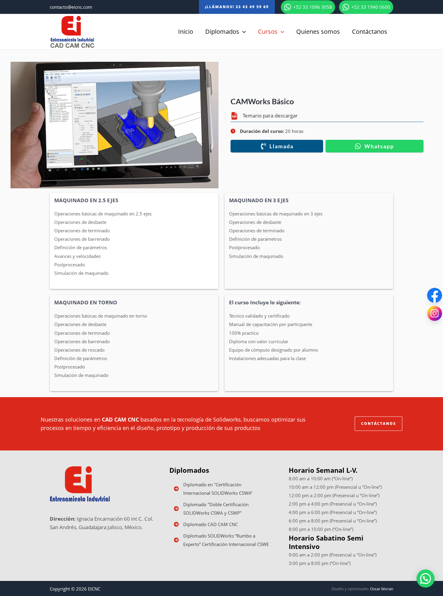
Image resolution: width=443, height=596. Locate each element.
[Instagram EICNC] (434, 313)
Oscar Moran (381, 588)
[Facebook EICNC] (434, 295)
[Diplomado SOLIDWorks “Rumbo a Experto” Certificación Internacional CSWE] (221, 540)
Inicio (185, 31)
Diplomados (222, 31)
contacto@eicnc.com (71, 7)
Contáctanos (369, 31)
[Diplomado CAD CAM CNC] (206, 524)
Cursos (268, 31)
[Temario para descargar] (264, 115)
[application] (242, 31)
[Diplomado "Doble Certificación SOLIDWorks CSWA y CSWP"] (221, 508)
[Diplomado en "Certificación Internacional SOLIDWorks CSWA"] (221, 488)
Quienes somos (318, 31)
